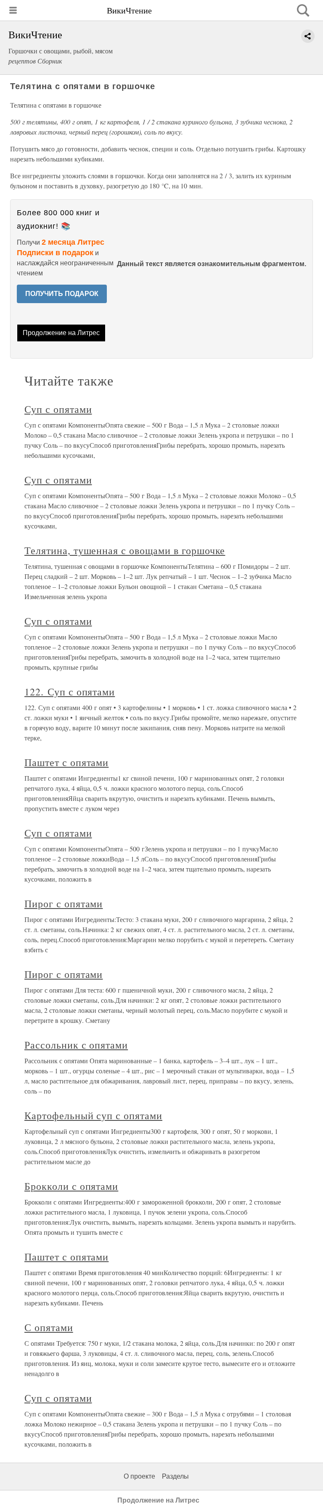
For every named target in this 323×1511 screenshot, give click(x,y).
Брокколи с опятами (71, 1186)
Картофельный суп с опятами (93, 1115)
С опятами (48, 1327)
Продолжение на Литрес (61, 332)
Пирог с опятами (63, 903)
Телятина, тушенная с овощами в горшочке (124, 550)
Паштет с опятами (66, 762)
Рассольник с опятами (76, 1044)
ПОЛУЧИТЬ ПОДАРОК (61, 293)
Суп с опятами (58, 409)
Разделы (175, 1476)
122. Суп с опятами (69, 691)
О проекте (139, 1476)
